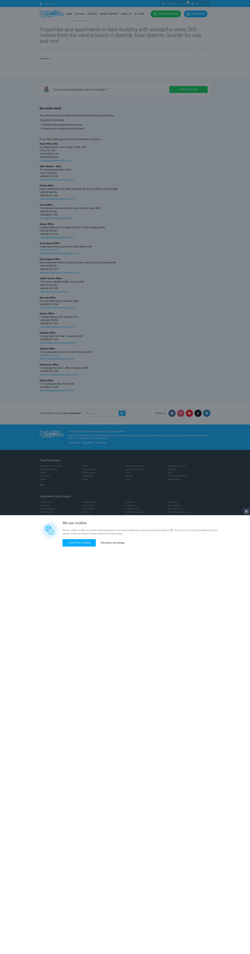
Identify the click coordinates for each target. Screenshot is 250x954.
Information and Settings (113, 543)
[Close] (246, 511)
